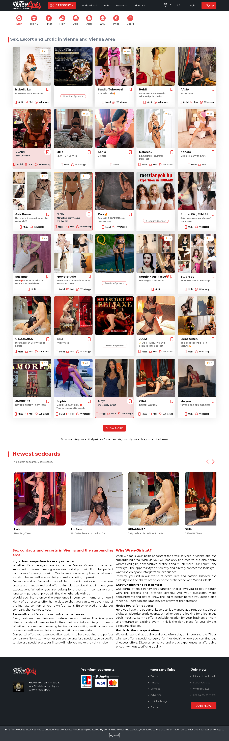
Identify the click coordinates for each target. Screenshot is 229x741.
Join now (203, 705)
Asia (77, 20)
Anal (90, 20)
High (63, 20)
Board (131, 20)
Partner (155, 707)
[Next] (212, 461)
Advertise (156, 695)
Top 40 (35, 20)
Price (117, 20)
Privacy (155, 682)
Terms (154, 676)
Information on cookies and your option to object (195, 729)
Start (20, 20)
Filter (50, 20)
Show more (114, 428)
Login (192, 5)
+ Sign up (209, 5)
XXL (103, 20)
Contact (155, 688)
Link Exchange (159, 701)
